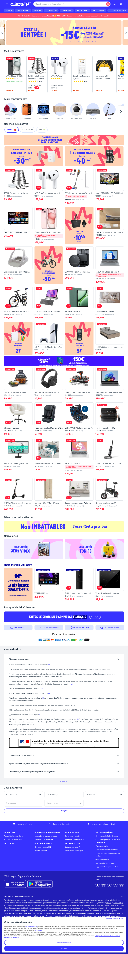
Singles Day (23, 905)
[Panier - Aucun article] (121, 4)
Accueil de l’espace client (13, 836)
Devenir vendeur (40, 851)
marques (64, 908)
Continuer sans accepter (114, 918)
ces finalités (38, 930)
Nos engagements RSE (42, 847)
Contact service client (73, 836)
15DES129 (50, 16)
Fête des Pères (82, 905)
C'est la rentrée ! (23, 10)
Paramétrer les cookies (64, 942)
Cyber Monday (11, 905)
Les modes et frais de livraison (45, 836)
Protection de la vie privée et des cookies (108, 854)
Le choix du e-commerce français (18, 896)
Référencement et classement (107, 850)
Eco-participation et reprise (106, 863)
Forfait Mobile (51, 10)
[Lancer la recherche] (108, 4)
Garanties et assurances (43, 843)
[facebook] (98, 885)
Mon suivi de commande (13, 840)
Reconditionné (98, 10)
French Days (35, 905)
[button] (7, 112)
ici (71, 684)
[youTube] (122, 885)
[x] (116, 885)
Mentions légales (102, 846)
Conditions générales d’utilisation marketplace (108, 841)
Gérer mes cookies (102, 860)
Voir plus (64, 811)
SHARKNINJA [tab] (27, 130)
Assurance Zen (82, 10)
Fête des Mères (70, 905)
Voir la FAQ (64, 781)
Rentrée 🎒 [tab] (11, 130)
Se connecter (9, 843)
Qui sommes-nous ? (72, 847)
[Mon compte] (115, 4)
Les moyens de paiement (43, 840)
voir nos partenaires (31, 926)
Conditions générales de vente (107, 836)
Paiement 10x (67, 10)
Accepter (64, 948)
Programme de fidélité (118, 10)
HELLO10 (106, 16)
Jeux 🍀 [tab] (41, 130)
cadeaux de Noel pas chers (114, 905)
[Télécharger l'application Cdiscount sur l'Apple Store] (15, 884)
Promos (9, 10)
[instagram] (104, 885)
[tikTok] (110, 885)
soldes (108, 903)
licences (73, 908)
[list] (64, 74)
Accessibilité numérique (74, 851)
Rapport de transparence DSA (107, 867)
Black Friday (118, 903)
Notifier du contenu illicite (74, 840)
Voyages (37, 10)
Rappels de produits (72, 843)
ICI (49, 665)
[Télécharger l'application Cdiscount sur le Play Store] (39, 884)
